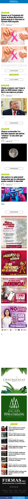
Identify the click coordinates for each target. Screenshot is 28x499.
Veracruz (15, 490)
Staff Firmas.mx (9, 25)
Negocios (6, 492)
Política (10, 490)
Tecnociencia (22, 492)
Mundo (24, 490)
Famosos (11, 492)
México (20, 490)
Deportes (16, 492)
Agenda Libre (4, 490)
